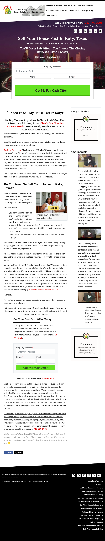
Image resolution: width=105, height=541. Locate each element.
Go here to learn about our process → (44, 289)
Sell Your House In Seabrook (91, 515)
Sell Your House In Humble (92, 512)
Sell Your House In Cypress (92, 491)
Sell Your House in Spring (93, 495)
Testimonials (51, 15)
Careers (98, 26)
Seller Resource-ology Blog (81, 10)
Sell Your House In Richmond (91, 488)
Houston (99, 484)
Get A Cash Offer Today (48, 26)
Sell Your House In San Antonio (90, 526)
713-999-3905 (93, 22)
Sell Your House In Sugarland (91, 505)
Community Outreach (56, 10)
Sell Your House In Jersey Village (90, 498)
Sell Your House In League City (91, 519)
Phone (32, 76)
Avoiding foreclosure (13, 150)
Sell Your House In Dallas (93, 529)
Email (72, 76)
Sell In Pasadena (96, 522)
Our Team (64, 26)
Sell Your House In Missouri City (90, 502)
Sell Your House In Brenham (92, 508)
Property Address (52, 66)
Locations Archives (95, 481)
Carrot (45, 481)
